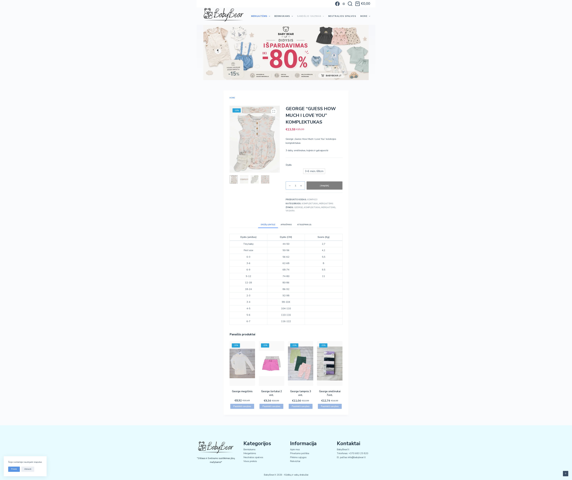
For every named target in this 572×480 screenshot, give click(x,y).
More (363, 16)
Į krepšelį (324, 185)
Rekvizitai (295, 461)
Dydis (289, 165)
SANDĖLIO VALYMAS (309, 16)
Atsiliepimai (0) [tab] (304, 224)
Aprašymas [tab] (286, 224)
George (298, 207)
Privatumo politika (299, 453)
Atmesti (27, 469)
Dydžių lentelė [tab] (268, 224)
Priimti (14, 469)
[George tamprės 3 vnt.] (300, 363)
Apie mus (295, 449)
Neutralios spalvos (253, 457)
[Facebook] (337, 3)
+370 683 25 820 (358, 453)
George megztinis (242, 391)
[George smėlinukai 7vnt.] (329, 363)
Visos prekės (250, 461)
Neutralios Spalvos (342, 16)
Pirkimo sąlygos (298, 457)
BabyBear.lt (343, 449)
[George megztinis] (242, 363)
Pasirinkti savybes (242, 406)
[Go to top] (565, 473)
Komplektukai (310, 203)
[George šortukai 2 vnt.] (271, 363)
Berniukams (282, 16)
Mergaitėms (259, 16)
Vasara (290, 210)
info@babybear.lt (357, 457)
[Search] (350, 3)
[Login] (344, 4)
